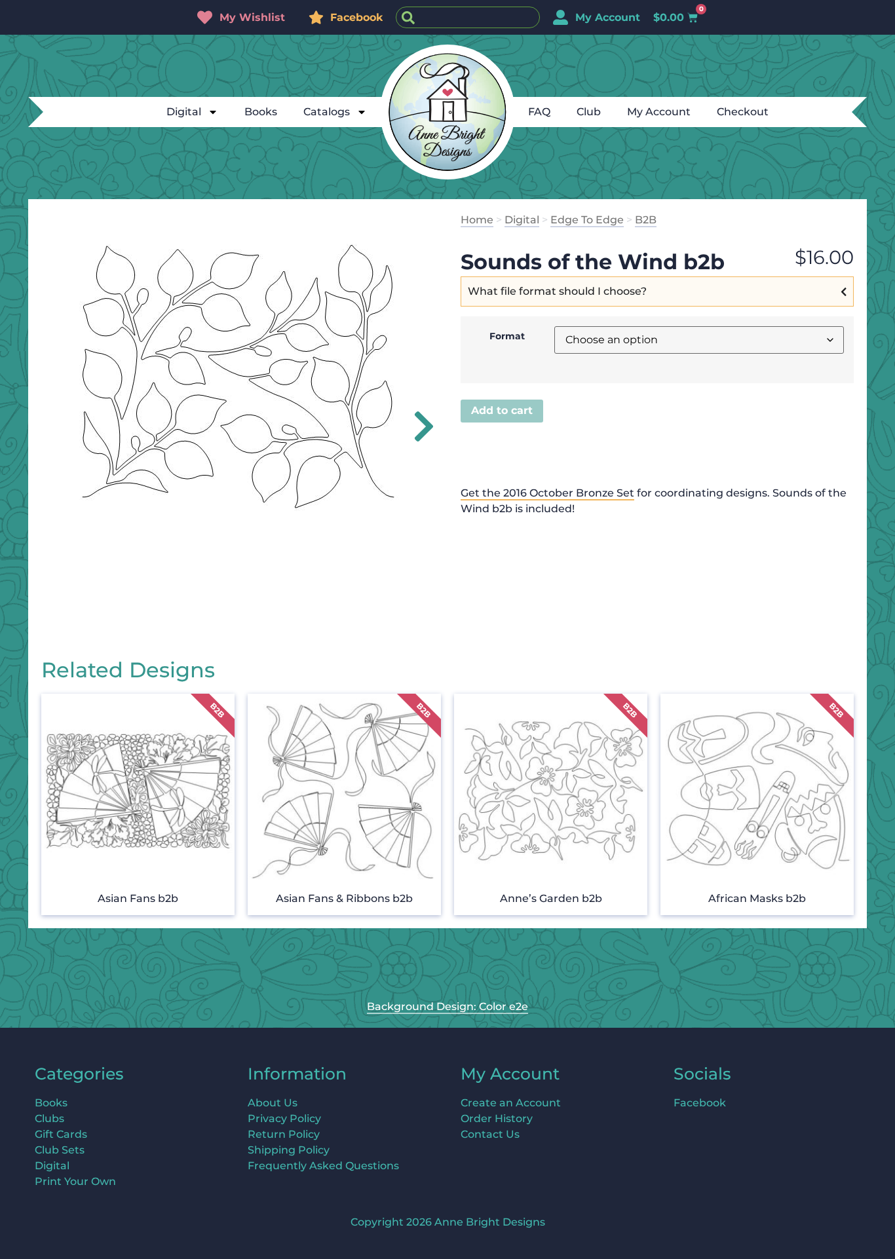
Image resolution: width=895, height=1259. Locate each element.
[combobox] (468, 17)
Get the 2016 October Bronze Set (547, 493)
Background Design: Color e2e (447, 1006)
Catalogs (326, 111)
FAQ (539, 111)
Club (589, 111)
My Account (659, 111)
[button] (416, 426)
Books (260, 111)
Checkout (743, 111)
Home (477, 220)
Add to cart (502, 410)
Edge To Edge (587, 220)
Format (507, 336)
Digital (183, 111)
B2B (646, 220)
